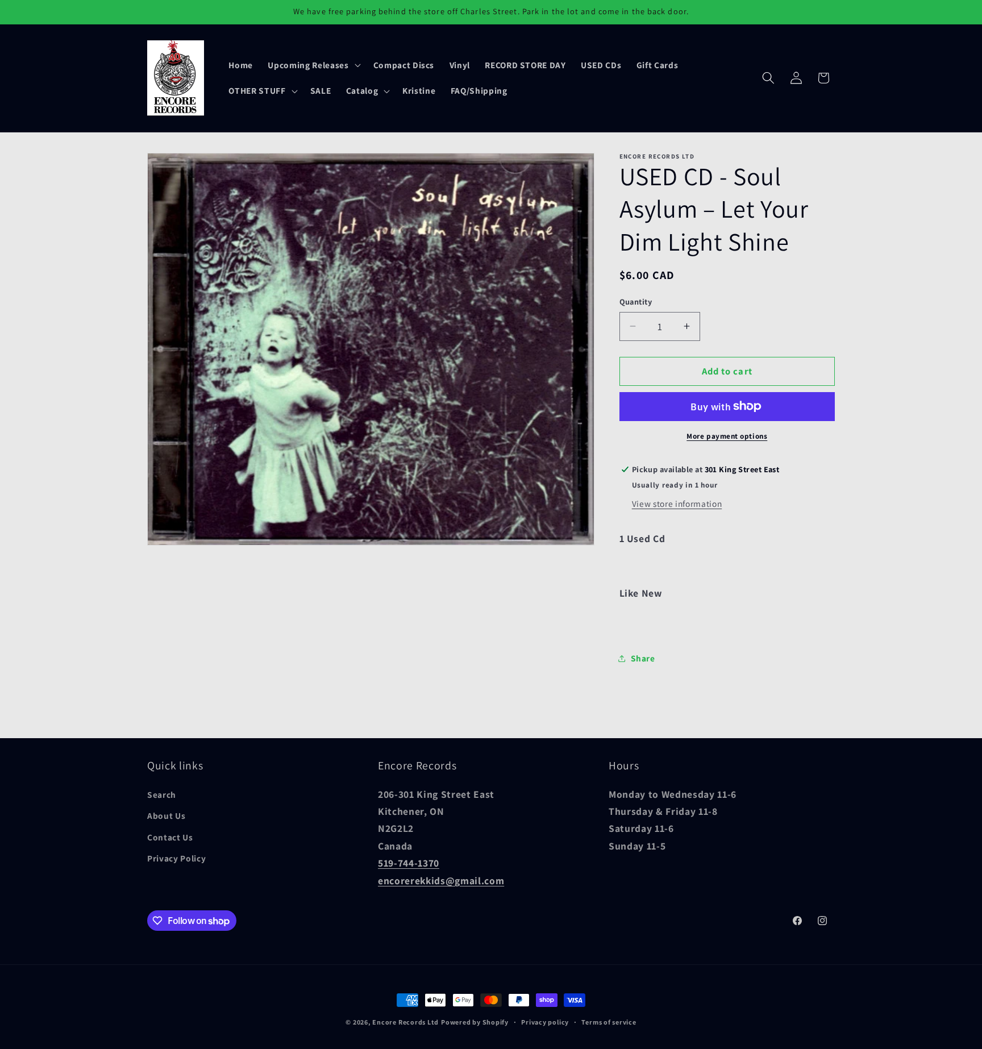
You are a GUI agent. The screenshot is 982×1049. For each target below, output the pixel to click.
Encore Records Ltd (405, 1022)
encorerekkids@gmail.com (441, 880)
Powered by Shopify (475, 1022)
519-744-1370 (408, 862)
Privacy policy (545, 1022)
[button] (312, 65)
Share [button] (643, 658)
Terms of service (608, 1022)
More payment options (726, 436)
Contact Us (170, 837)
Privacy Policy (176, 858)
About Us (166, 816)
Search (161, 794)
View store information (677, 503)
